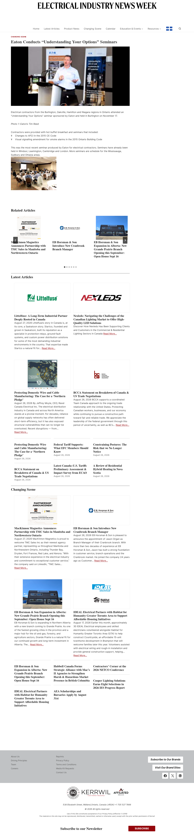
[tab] (64, 267)
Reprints (60, 756)
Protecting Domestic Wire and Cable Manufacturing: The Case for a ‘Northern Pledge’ (39, 396)
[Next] (125, 240)
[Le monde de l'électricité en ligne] (169, 29)
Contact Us (61, 772)
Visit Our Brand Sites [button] (168, 767)
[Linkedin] (180, 776)
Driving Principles (19, 760)
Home (36, 28)
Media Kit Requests (65, 768)
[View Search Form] (180, 28)
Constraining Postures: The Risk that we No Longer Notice (110, 448)
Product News (71, 28)
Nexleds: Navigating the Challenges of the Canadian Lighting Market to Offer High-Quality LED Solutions (98, 319)
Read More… (48, 348)
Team (13, 764)
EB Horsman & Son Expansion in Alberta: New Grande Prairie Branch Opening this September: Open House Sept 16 (110, 249)
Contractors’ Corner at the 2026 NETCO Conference (109, 668)
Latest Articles (52, 28)
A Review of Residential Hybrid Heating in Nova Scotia (108, 469)
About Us (15, 756)
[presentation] (29, 228)
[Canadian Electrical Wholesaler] (20, 29)
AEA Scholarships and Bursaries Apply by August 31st (70, 694)
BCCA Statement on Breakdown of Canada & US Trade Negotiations (101, 394)
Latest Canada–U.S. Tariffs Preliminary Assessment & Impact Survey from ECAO (70, 469)
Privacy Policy (62, 760)
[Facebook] (165, 776)
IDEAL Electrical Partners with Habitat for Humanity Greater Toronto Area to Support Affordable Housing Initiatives (100, 615)
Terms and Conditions (66, 764)
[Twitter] (173, 776)
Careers (14, 768)
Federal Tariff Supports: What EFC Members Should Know (71, 448)
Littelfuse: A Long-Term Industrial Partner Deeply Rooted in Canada (40, 317)
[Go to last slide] (15, 240)
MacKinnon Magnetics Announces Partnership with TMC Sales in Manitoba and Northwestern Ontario (28, 247)
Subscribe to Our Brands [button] (166, 759)
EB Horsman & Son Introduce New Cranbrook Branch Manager (68, 245)
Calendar (110, 28)
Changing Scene (92, 28)
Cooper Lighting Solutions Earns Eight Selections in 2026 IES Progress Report (109, 684)
